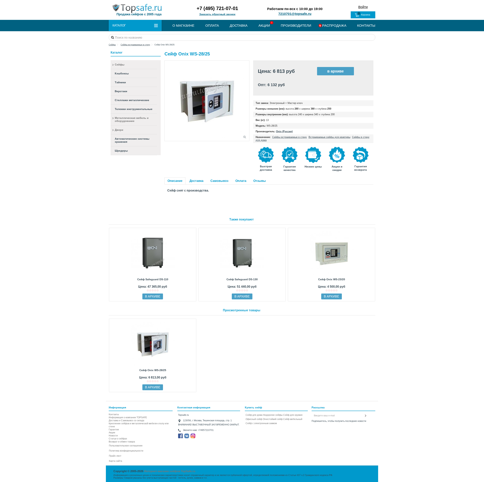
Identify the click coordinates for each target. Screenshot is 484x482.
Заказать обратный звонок (217, 14)
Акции (112, 432)
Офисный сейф (254, 419)
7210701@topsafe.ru (294, 14)
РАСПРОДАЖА (334, 25)
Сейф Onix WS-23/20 (331, 279)
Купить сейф (253, 407)
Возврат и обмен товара (122, 441)
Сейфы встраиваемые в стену (289, 137)
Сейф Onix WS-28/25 (152, 370)
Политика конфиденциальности (126, 450)
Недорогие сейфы (273, 415)
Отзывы (259, 180)
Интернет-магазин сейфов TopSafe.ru (169, 471)
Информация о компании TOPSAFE (128, 417)
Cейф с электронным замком (261, 423)
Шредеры (121, 150)
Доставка (196, 180)
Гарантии (114, 429)
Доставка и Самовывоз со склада (126, 420)
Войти (363, 7)
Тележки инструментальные (133, 109)
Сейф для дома (254, 415)
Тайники (120, 82)
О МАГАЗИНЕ (183, 25)
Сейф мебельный (292, 419)
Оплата (240, 180)
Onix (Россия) (284, 131)
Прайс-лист (115, 456)
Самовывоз (219, 180)
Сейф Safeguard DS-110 (152, 279)
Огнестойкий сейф (273, 419)
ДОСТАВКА (238, 25)
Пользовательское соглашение (126, 445)
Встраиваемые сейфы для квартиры (329, 137)
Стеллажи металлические (132, 100)
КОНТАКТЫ (366, 25)
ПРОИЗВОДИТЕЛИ (296, 25)
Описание (175, 180)
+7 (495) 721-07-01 (217, 8)
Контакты (114, 414)
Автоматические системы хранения (132, 140)
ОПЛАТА (212, 25)
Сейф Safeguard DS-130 (242, 279)
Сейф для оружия (292, 415)
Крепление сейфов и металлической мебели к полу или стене (139, 425)
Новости (113, 435)
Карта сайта (115, 461)
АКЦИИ (264, 25)
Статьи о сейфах (118, 438)
